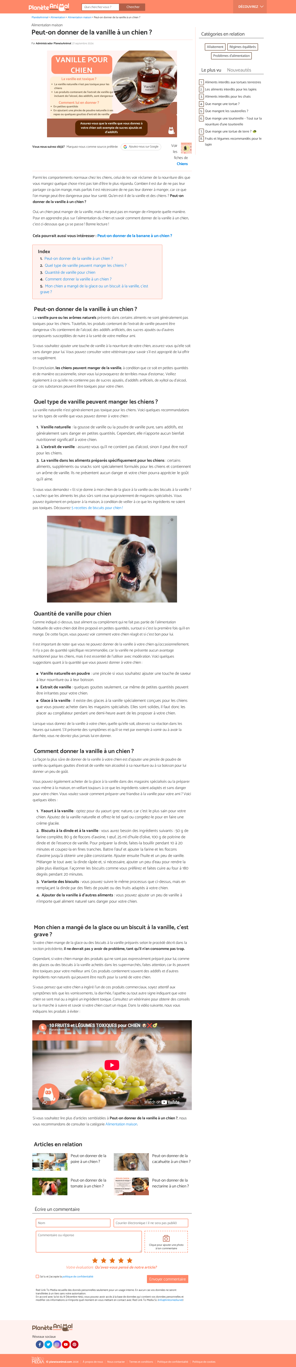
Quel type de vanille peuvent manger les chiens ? (86, 265)
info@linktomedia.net (170, 1300)
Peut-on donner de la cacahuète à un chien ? (171, 1159)
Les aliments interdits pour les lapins (231, 89)
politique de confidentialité (77, 1276)
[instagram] (57, 1344)
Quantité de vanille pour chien (70, 272)
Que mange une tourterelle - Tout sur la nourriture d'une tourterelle (233, 121)
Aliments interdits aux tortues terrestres (233, 82)
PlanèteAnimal (40, 17)
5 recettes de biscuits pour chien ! (97, 508)
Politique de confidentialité (172, 1362)
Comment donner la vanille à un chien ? (78, 279)
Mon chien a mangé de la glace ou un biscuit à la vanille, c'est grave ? (94, 289)
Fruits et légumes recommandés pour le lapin (233, 141)
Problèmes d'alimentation (231, 56)
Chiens (182, 164)
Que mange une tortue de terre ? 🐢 (231, 131)
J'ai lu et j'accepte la (66, 1276)
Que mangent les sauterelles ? (226, 111)
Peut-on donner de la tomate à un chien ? (88, 1183)
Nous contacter (116, 1362)
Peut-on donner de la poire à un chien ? (88, 1159)
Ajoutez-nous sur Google (143, 146)
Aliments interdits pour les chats (228, 97)
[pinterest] (74, 1344)
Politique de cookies (203, 1362)
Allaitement (215, 47)
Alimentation (57, 17)
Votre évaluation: (79, 1267)
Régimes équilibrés (242, 47)
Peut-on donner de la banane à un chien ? (134, 235)
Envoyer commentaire (167, 1279)
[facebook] (40, 1344)
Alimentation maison (79, 17)
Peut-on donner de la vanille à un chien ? (78, 258)
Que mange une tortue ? (222, 104)
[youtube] (66, 1344)
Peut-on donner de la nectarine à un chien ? (170, 1183)
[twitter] (48, 1344)
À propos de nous (93, 1362)
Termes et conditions (141, 1362)
